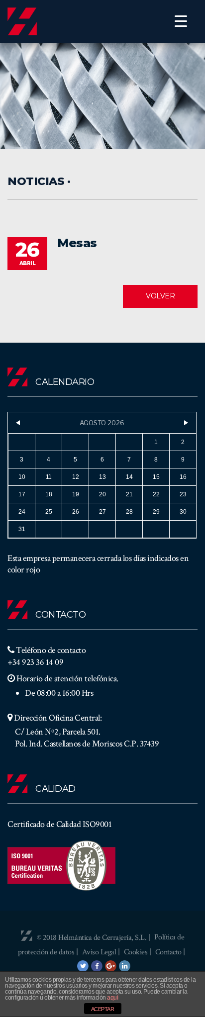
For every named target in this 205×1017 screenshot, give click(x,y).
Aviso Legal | (101, 952)
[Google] (111, 966)
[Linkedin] (124, 966)
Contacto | (170, 952)
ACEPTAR (102, 1009)
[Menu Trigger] (181, 21)
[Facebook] (97, 966)
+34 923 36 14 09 (35, 662)
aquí (112, 997)
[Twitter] (83, 966)
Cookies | (138, 952)
